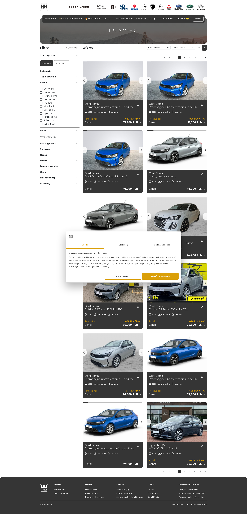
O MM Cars (153, 493)
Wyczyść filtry (71, 48)
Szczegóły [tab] (123, 245)
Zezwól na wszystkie (160, 276)
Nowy (46, 63)
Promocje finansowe (94, 497)
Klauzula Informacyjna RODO (192, 493)
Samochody (59, 490)
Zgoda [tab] (85, 245)
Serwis (139, 18)
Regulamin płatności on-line (191, 497)
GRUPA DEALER (190, 505)
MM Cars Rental (61, 493)
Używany (61, 63)
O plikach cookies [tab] (162, 245)
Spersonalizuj (122, 276)
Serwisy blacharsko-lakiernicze (129, 497)
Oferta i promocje (124, 493)
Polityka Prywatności (188, 490)
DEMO (107, 18)
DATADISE (202, 505)
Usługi (152, 18)
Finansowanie (91, 490)
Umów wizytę (122, 490)
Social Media (153, 497)
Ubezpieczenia (91, 493)
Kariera (151, 490)
